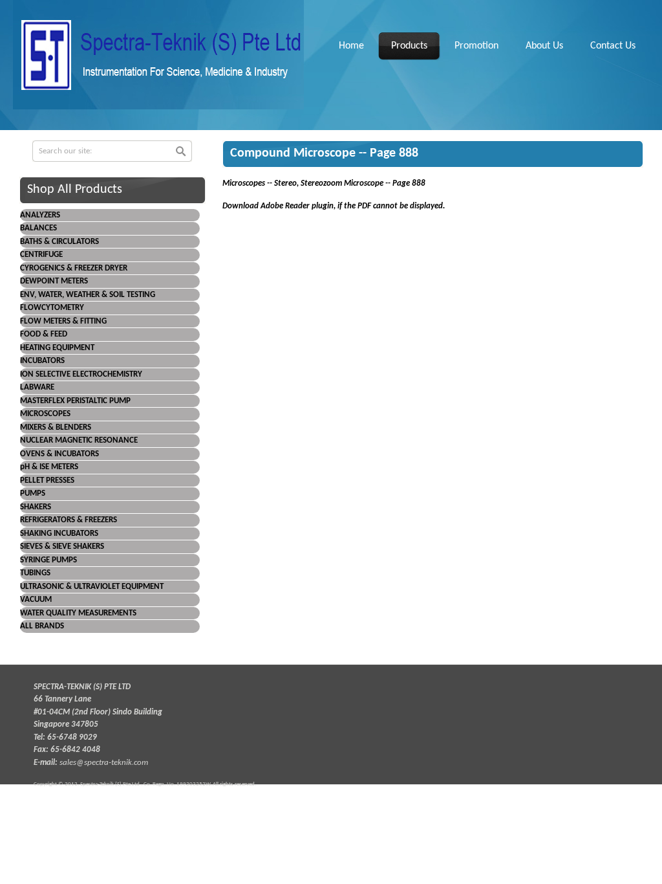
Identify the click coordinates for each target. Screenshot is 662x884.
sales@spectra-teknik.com (103, 762)
